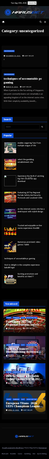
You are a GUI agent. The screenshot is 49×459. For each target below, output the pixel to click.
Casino (9, 318)
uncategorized (9, 51)
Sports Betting (32, 318)
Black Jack (5, 453)
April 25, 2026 (13, 410)
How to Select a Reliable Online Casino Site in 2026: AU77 (24, 379)
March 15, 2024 (12, 87)
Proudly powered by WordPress (13, 448)
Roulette (13, 453)
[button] (41, 22)
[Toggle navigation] (45, 22)
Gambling (16, 318)
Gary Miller (29, 56)
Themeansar (42, 448)
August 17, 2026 (15, 328)
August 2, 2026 (14, 356)
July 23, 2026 (13, 383)
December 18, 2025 (13, 56)
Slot (22, 318)
